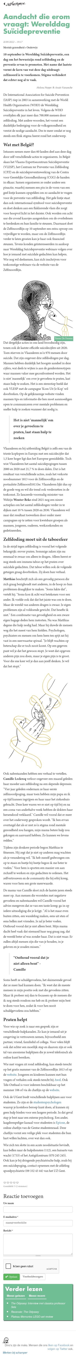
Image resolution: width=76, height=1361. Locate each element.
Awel (57, 1080)
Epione (60, 1123)
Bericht (8, 1231)
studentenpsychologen (47, 1102)
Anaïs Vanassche (63, 88)
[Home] (38, 3)
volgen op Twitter (58, 1349)
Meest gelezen (16, 1295)
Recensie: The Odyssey (25, 1312)
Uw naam (8, 1203)
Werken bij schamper (15, 1352)
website (11, 1075)
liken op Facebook (59, 1345)
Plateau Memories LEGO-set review (32, 1316)
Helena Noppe (44, 88)
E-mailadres (10, 1217)
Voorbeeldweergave (33, 1277)
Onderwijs (32, 48)
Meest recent (37, 1295)
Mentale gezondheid (13, 48)
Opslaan (12, 1277)
